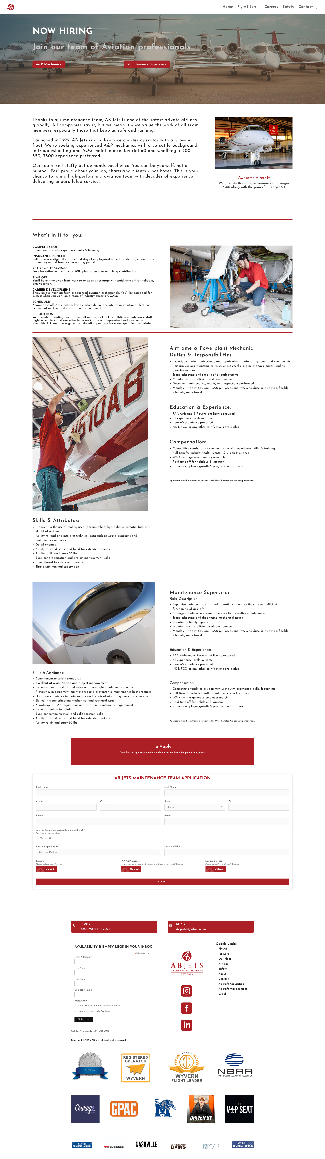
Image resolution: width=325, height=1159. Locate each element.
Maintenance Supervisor (147, 64)
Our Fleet (225, 959)
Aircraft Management (233, 989)
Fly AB (223, 949)
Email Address (83, 957)
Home (227, 7)
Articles (223, 964)
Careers (271, 7)
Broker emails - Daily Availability (95, 1011)
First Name (80, 968)
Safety (288, 7)
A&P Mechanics (48, 64)
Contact (306, 7)
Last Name (80, 979)
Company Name (83, 989)
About (222, 974)
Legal (222, 994)
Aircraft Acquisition (231, 984)
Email (181, 924)
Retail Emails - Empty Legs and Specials (99, 1005)
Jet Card (224, 954)
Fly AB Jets (247, 7)
